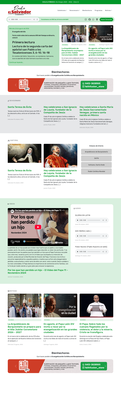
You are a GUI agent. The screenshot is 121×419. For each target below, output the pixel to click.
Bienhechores (87, 10)
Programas (98, 10)
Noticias (108, 10)
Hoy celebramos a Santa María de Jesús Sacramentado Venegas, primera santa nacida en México (96, 111)
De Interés (65, 44)
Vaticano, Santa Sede (96, 165)
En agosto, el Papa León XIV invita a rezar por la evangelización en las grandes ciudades (100, 51)
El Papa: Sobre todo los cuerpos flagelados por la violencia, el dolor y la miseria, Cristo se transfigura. (96, 328)
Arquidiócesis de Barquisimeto (96, 152)
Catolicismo (61, 10)
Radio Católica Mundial (96, 171)
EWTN (96, 158)
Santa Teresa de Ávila (19, 107)
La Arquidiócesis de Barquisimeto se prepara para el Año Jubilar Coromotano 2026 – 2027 (73, 51)
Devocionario (74, 10)
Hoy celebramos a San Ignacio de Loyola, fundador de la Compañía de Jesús (60, 110)
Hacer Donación (106, 19)
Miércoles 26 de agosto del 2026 (19, 28)
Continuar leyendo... (16, 62)
